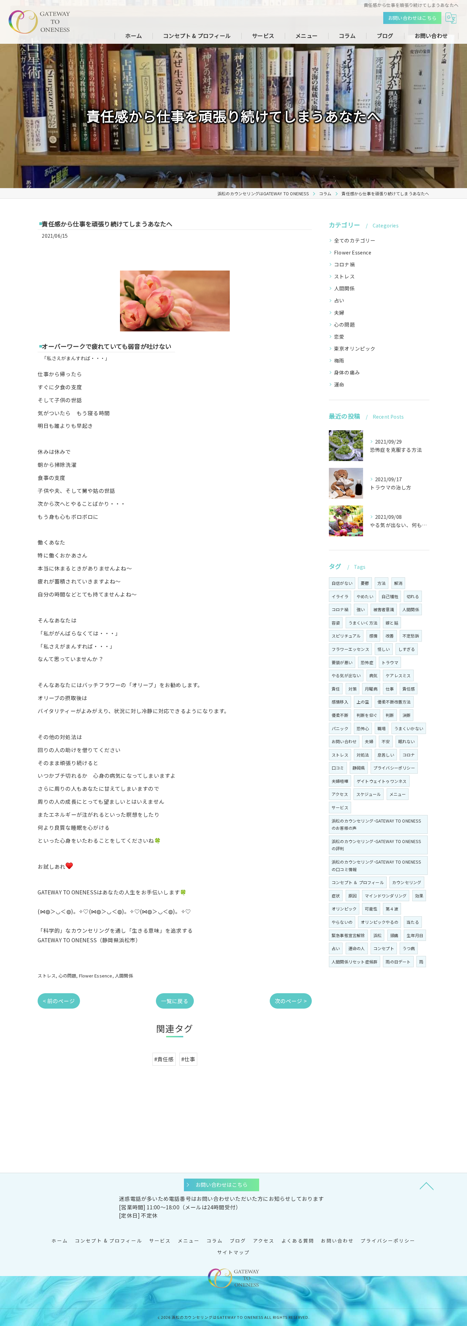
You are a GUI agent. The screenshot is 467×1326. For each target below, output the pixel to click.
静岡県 (358, 768)
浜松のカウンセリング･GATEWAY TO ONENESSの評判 (376, 845)
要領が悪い (342, 662)
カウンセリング (406, 882)
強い (361, 609)
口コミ (338, 768)
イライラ (340, 596)
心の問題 (67, 975)
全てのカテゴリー (355, 240)
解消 (398, 583)
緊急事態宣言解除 (348, 935)
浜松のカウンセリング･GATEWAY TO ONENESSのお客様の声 (376, 824)
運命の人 (356, 948)
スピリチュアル (346, 636)
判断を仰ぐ (367, 715)
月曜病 (371, 689)
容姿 (336, 623)
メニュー (397, 794)
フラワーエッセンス (350, 649)
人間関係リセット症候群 (354, 961)
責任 (336, 689)
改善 (390, 636)
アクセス (340, 794)
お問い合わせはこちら (412, 17)
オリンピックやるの (379, 922)
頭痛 (394, 935)
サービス (340, 807)
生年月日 (414, 935)
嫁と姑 (392, 623)
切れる (412, 596)
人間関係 (124, 975)
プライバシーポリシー (394, 768)
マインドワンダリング (385, 895)
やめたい (365, 596)
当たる (412, 922)
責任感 (408, 689)
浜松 (377, 935)
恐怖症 (367, 662)
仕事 (390, 689)
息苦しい (385, 755)
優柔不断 (340, 715)
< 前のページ (59, 1001)
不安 (386, 741)
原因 (352, 895)
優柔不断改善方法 (394, 702)
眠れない (406, 741)
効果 (419, 895)
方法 (381, 583)
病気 (373, 675)
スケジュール (368, 794)
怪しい (383, 649)
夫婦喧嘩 (340, 781)
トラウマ (390, 662)
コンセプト (383, 948)
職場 (381, 728)
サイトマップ (233, 1252)
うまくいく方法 (362, 623)
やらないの (342, 922)
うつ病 (408, 948)
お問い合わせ (344, 741)
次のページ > (291, 1001)
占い (339, 300)
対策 (352, 689)
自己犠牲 (390, 596)
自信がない (342, 583)
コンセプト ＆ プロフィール (358, 882)
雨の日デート (398, 961)
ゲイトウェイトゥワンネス (381, 781)
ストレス (47, 975)
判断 (390, 715)
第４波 (392, 908)
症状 (336, 895)
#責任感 (164, 1059)
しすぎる (406, 649)
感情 (373, 636)
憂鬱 (365, 583)
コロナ (408, 755)
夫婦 (339, 312)
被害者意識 (383, 609)
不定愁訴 (410, 636)
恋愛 (339, 336)
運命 (339, 384)
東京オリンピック (355, 348)
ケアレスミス (398, 675)
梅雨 (339, 360)
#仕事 (188, 1059)
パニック (340, 728)
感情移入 (340, 702)
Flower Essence (95, 975)
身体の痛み (347, 372)
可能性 (371, 908)
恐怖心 (363, 728)
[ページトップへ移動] (426, 1185)
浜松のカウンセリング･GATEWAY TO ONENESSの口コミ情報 (376, 865)
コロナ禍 (344, 264)
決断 (406, 715)
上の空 (363, 702)
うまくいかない (408, 728)
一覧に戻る (175, 1001)
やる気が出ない (346, 675)
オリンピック (344, 908)
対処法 (363, 755)
